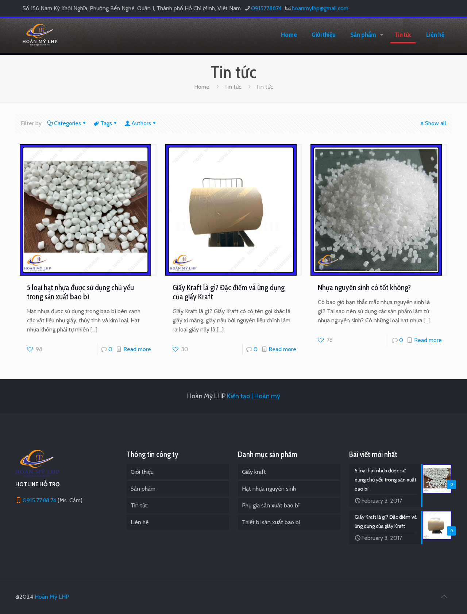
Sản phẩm (143, 488)
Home (201, 86)
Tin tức (232, 86)
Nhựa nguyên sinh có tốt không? (364, 287)
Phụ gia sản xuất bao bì (271, 505)
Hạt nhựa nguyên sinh (269, 488)
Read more (137, 349)
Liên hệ (139, 522)
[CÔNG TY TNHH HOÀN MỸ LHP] (40, 34)
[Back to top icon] (444, 596)
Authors (141, 123)
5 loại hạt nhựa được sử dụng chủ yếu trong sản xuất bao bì (80, 292)
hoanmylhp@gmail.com (320, 8)
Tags (106, 123)
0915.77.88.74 (39, 500)
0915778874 (266, 8)
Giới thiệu (142, 471)
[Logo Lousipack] (37, 475)
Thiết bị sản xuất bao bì (271, 522)
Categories (67, 123)
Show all (435, 123)
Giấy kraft (254, 471)
